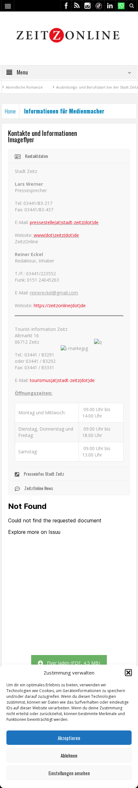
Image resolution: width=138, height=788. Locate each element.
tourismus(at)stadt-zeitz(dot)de (62, 380)
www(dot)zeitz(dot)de (56, 235)
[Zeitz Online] (69, 35)
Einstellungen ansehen (69, 772)
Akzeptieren (69, 737)
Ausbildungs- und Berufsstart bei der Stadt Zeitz (88, 87)
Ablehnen (69, 755)
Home (10, 111)
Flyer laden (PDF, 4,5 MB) (73, 663)
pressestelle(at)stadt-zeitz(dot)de (64, 222)
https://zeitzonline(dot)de (60, 305)
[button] (128, 672)
